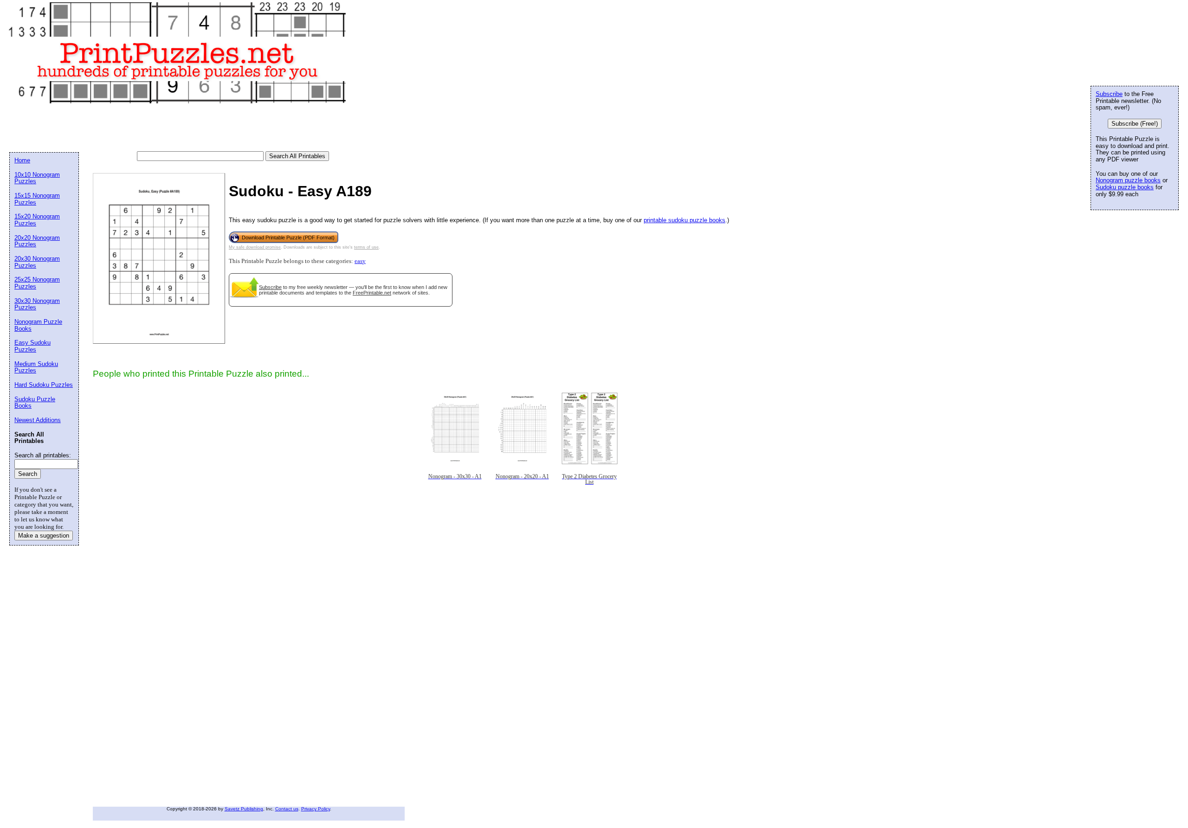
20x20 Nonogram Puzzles (37, 241)
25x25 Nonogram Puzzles (37, 283)
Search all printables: (42, 455)
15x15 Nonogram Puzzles (37, 199)
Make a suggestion (43, 535)
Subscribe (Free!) (1134, 123)
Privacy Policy (315, 808)
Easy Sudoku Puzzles (32, 346)
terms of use (366, 247)
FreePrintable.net (372, 292)
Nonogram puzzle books (1128, 180)
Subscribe (270, 287)
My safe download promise (255, 247)
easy (360, 261)
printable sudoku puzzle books (684, 220)
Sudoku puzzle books (1125, 187)
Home (22, 160)
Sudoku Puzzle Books (34, 403)
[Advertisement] (178, 128)
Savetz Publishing (244, 808)
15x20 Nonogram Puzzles (37, 220)
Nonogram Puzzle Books (38, 325)
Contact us (286, 808)
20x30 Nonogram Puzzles (37, 262)
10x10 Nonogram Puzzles (37, 178)
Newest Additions (37, 420)
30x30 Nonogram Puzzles (37, 304)
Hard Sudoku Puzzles (43, 384)
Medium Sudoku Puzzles (36, 367)
